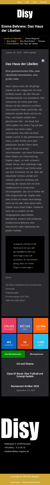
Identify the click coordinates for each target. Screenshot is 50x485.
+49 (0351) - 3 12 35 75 (14, 447)
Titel (35, 2)
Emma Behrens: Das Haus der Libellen (22, 44)
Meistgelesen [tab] (36, 354)
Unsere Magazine (32, 38)
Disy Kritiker (12, 41)
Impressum (15, 482)
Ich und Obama (25, 363)
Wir (27, 2)
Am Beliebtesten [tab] (13, 354)
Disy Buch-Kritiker (27, 41)
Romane (41, 41)
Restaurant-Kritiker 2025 (25, 386)
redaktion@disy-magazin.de (16, 451)
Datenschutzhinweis (31, 482)
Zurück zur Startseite (13, 38)
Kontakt (44, 2)
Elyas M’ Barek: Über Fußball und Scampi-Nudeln (25, 375)
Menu (20, 2)
